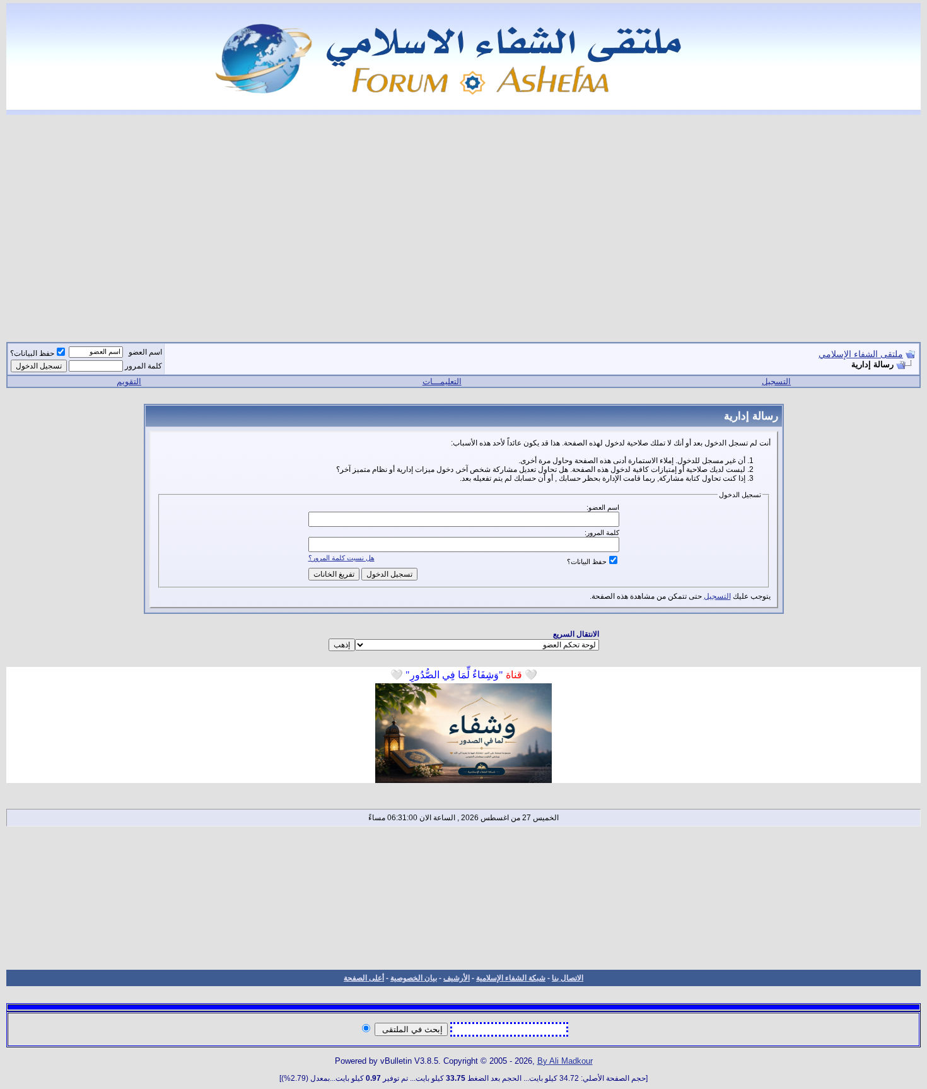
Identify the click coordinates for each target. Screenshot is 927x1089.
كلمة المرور (143, 366)
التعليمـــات (442, 381)
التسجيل (776, 381)
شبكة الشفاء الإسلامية (510, 978)
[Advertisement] (463, 220)
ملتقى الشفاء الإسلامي (861, 354)
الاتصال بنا (567, 978)
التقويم (129, 381)
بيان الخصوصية (413, 978)
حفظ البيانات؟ (32, 353)
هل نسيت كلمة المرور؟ (341, 558)
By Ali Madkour (565, 1061)
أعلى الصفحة (364, 978)
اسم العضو (145, 352)
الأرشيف (456, 978)
